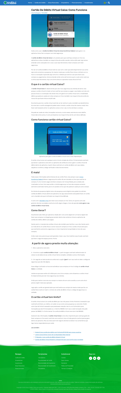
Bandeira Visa (44, 200)
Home (30, 2)
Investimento (88, 2)
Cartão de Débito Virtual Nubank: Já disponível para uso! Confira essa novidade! (59, 339)
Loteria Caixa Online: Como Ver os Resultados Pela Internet (52, 334)
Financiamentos (77, 2)
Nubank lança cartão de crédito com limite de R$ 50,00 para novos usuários (58, 332)
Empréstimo (65, 2)
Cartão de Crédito (40, 2)
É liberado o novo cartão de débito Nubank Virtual (50, 337)
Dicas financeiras (53, 2)
